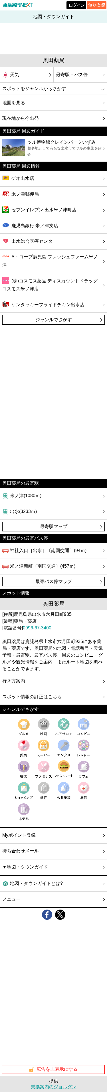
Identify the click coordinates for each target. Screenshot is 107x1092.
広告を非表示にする (57, 1069)
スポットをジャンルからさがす (34, 88)
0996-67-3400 (37, 627)
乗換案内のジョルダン (53, 1086)
